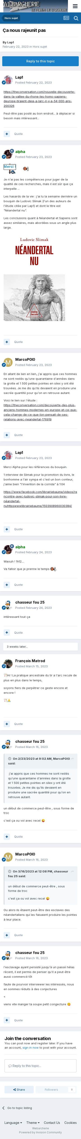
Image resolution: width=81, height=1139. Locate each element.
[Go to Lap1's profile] (8, 79)
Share (20, 1089)
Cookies (70, 1123)
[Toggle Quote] (10, 758)
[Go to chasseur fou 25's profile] (8, 605)
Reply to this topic (40, 61)
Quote (18, 134)
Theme (32, 1123)
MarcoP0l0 (61, 758)
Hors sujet (40, 46)
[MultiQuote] (7, 134)
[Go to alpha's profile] (8, 154)
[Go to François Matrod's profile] (8, 663)
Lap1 (10, 42)
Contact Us (52, 1123)
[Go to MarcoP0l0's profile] (8, 362)
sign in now (30, 1047)
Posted (33, 82)
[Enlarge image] (34, 276)
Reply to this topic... (26, 1066)
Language (12, 1123)
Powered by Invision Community (40, 1132)
